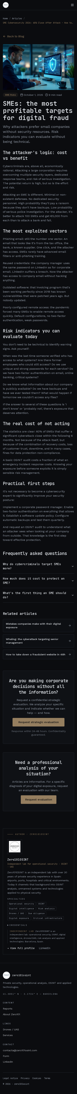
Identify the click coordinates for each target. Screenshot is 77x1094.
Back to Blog (15, 36)
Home (5, 18)
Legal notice (10, 1078)
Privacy (25, 1078)
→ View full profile (21, 948)
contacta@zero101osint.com (20, 1050)
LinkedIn (44, 948)
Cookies (36, 1078)
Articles (17, 18)
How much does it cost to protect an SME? (33, 581)
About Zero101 (11, 1014)
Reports (7, 1008)
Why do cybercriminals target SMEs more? (32, 566)
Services (8, 1035)
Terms (47, 1078)
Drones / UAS (11, 1029)
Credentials (18, 925)
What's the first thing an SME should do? (34, 595)
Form (6, 1056)
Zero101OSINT (17, 859)
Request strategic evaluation (38, 722)
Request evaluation (38, 799)
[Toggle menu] (72, 5)
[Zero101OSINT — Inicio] (6, 5)
